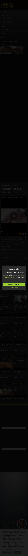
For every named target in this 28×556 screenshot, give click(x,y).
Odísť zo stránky (14, 287)
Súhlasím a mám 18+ (14, 284)
